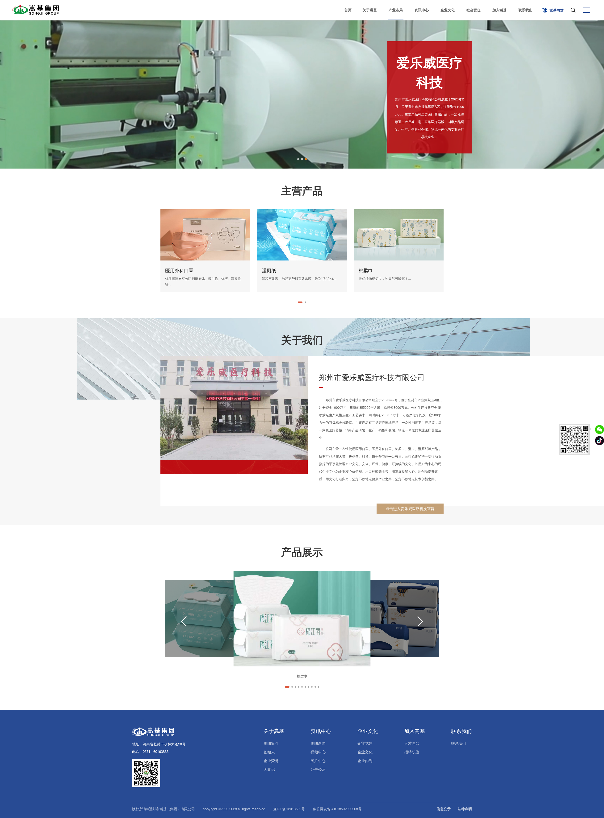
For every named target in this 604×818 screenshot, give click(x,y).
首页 (348, 9)
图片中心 (318, 760)
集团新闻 (318, 743)
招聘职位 (411, 752)
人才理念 (411, 743)
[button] (298, 159)
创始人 (269, 752)
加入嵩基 (499, 9)
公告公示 (318, 769)
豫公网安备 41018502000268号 (337, 808)
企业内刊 (365, 760)
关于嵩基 (370, 9)
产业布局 (396, 9)
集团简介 (271, 743)
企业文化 (447, 9)
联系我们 (525, 9)
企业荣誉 (271, 760)
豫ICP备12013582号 (289, 808)
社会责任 (473, 9)
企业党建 (365, 743)
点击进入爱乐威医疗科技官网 (410, 508)
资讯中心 (422, 9)
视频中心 (318, 752)
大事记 (269, 769)
